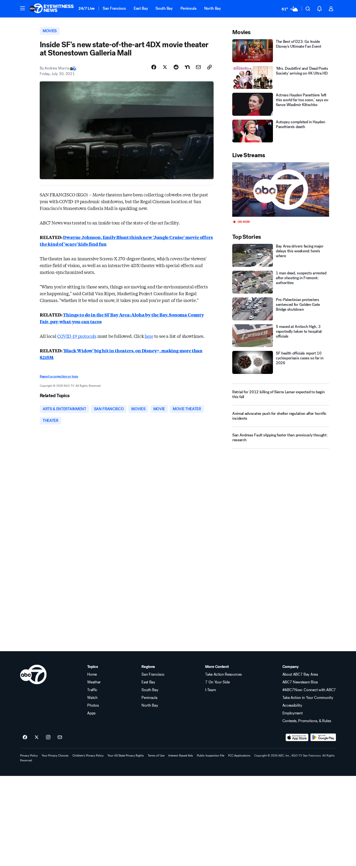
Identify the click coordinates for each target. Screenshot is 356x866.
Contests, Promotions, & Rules (306, 721)
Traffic (92, 690)
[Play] (280, 189)
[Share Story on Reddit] (176, 67)
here (149, 336)
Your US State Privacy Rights (126, 755)
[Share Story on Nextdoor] (187, 67)
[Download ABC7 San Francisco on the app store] (297, 737)
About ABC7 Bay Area (300, 674)
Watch (92, 698)
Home (92, 674)
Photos (93, 705)
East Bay (141, 8)
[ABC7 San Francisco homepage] (52, 8)
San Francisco (114, 8)
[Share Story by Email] (198, 67)
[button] (22, 8)
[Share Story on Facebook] (154, 67)
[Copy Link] (209, 67)
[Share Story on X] (165, 67)
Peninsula (188, 8)
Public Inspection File (210, 755)
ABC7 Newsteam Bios (300, 682)
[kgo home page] (33, 674)
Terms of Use (156, 755)
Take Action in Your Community (307, 698)
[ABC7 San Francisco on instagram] (48, 737)
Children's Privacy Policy (88, 755)
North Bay (212, 8)
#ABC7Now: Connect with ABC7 (309, 690)
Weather (94, 682)
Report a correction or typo (59, 376)
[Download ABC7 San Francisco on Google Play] (323, 737)
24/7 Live (86, 8)
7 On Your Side (217, 682)
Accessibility (292, 705)
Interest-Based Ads (180, 755)
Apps (91, 713)
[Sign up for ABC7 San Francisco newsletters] (60, 737)
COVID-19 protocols (76, 336)
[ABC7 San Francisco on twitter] (36, 737)
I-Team (210, 690)
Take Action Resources (223, 674)
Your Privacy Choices (55, 755)
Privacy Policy (29, 755)
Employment (292, 713)
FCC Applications (239, 755)
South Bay (163, 8)
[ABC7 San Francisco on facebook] (25, 737)
